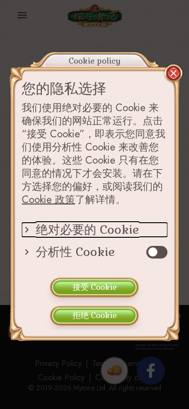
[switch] (156, 252)
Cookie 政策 (48, 199)
